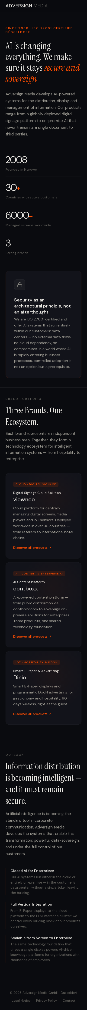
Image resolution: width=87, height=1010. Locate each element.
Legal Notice (21, 1000)
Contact (69, 1000)
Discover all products (30, 548)
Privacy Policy (46, 1000)
